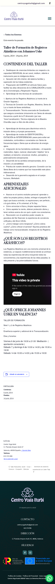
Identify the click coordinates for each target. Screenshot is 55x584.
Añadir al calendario (17, 374)
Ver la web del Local (11, 459)
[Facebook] (50, 3)
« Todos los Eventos (12, 34)
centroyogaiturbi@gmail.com (31, 3)
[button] (49, 18)
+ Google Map (26, 450)
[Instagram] (30, 552)
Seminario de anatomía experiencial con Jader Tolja (41, 467)
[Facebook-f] (25, 552)
